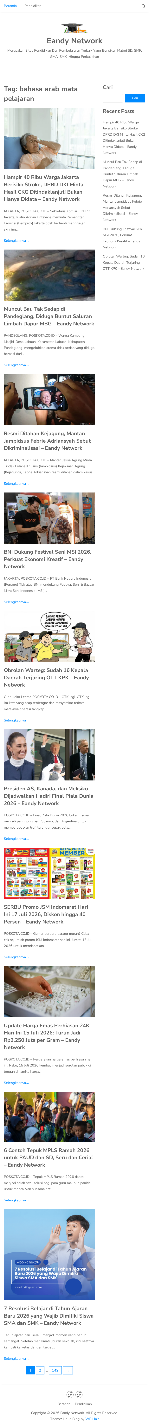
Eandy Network (74, 41)
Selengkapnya (16, 240)
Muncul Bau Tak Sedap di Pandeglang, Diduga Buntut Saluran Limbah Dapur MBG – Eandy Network (49, 316)
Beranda (10, 5)
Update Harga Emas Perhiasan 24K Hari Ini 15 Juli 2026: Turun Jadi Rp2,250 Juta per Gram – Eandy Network (46, 1036)
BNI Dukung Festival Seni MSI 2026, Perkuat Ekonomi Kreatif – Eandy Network (47, 559)
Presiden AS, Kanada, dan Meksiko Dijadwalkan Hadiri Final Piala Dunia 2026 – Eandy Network (49, 796)
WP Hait (92, 1419)
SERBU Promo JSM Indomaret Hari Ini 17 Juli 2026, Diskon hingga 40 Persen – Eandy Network (46, 914)
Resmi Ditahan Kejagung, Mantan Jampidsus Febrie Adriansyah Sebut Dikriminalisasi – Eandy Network (47, 441)
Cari (108, 87)
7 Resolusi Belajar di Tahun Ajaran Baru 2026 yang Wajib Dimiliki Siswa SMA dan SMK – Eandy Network (49, 1316)
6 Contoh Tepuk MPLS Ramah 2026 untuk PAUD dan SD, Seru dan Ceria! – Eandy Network (48, 1157)
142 (55, 1370)
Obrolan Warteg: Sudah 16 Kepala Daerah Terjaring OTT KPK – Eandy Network (46, 677)
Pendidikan (32, 5)
